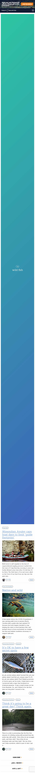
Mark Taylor (8, 692)
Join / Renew (17, 763)
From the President (7, 586)
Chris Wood (8, 636)
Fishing (18, 700)
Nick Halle (8, 579)
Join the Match (27, 4)
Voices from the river (8, 644)
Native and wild (12, 590)
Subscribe (16, 757)
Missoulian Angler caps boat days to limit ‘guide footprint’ (17, 534)
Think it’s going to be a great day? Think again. (17, 705)
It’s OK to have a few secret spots (15, 649)
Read (31, 580)
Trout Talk (5, 528)
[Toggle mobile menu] (26, 10)
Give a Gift (16, 769)
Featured (18, 644)
